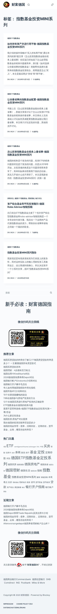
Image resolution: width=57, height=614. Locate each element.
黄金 (4, 491)
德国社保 (34, 471)
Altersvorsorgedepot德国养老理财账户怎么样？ (26, 523)
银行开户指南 (35, 487)
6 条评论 (35, 132)
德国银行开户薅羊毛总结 (15, 384)
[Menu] (52, 4)
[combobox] (26, 292)
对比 (8, 458)
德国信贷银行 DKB (41, 579)
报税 (39, 470)
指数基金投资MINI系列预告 (21, 252)
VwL (38, 447)
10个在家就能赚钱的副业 (15, 394)
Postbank (25, 582)
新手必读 (14, 304)
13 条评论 (36, 79)
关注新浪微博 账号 (15, 564)
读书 (33, 482)
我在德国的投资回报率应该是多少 (19, 422)
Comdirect (9, 582)
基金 (33, 452)
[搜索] (29, 5)
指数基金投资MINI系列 (24, 477)
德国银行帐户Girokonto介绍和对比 (20, 380)
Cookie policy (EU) (24, 604)
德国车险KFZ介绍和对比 (14, 391)
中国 (41, 447)
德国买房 (12, 464)
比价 (10, 482)
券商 (18, 452)
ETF (10, 445)
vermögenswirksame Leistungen (25, 447)
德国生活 (25, 470)
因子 (27, 453)
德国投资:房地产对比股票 (15, 419)
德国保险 (20, 464)
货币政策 (46, 482)
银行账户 (49, 487)
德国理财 (13, 470)
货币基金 (39, 482)
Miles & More (38, 582)
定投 (41, 452)
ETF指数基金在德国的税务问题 (18, 405)
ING (18, 582)
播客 (38, 477)
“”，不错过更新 (39, 564)
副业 (23, 452)
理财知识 (22, 482)
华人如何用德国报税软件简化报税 (19, 387)
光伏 (13, 453)
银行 (23, 487)
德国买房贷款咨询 (11, 366)
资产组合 (10, 487)
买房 (47, 446)
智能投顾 (44, 477)
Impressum (8, 604)
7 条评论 (35, 232)
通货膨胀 (17, 487)
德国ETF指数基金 (13, 38)
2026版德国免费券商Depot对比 (18, 377)
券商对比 (10, 198)
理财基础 (31, 198)
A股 (4, 447)
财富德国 (18, 4)
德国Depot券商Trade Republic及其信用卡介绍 (25, 513)
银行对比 (38, 198)
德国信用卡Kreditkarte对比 (16, 373)
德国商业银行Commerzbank (17, 579)
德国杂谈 (44, 464)
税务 (28, 482)
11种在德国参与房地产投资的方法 (19, 398)
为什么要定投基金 (11, 415)
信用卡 (8, 453)
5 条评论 (35, 184)
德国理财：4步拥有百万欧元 (16, 370)
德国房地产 (32, 464)
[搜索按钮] (50, 292)
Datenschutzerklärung (14, 608)
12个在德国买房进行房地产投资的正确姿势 (23, 401)
